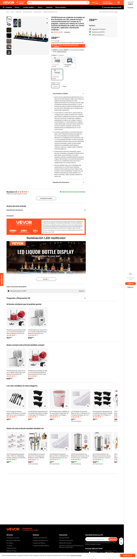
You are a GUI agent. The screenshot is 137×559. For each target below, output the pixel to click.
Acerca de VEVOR (64, 538)
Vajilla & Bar (18, 12)
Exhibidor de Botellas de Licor (50, 12)
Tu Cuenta (9, 545)
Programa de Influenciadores (41, 545)
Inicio (8, 12)
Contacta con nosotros (13, 538)
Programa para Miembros (40, 538)
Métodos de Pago (11, 551)
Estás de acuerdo (127, 555)
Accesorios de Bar (27, 12)
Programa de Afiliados (39, 543)
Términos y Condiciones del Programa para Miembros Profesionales (71, 546)
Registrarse (130, 287)
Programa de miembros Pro (40, 540)
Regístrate (130, 283)
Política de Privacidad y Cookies (92, 544)
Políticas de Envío (11, 548)
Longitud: (54, 55)
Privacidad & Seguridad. (76, 555)
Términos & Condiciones (66, 540)
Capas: (53, 83)
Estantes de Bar (37, 12)
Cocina (12, 12)
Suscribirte (113, 539)
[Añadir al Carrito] (23, 324)
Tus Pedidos (10, 543)
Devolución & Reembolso (13, 540)
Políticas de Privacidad (65, 543)
